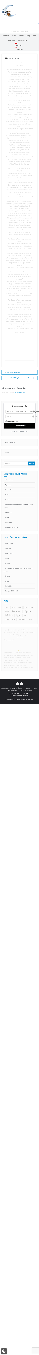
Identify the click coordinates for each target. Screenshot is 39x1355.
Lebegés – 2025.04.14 (11, 527)
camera (6, 607)
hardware (16, 611)
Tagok (7, 452)
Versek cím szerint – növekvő (20, 695)
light (18, 615)
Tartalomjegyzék (23, 40)
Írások (21, 36)
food (7, 611)
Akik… (35, 36)
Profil (35, 688)
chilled (13, 607)
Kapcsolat (11, 40)
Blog (28, 36)
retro (13, 619)
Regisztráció (14, 431)
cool (26, 607)
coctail (19, 607)
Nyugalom (8, 485)
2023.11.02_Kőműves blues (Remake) (22, 378)
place (7, 619)
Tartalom (29, 690)
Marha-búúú (8, 522)
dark (31, 607)
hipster (28, 611)
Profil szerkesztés (10, 442)
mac (25, 615)
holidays (9, 615)
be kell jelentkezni (20, 392)
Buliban (7, 500)
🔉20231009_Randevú (12, 372)
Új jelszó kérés (15, 693)
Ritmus (7, 517)
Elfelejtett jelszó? (23, 431)
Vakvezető (5, 36)
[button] (24, 40)
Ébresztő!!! (8, 512)
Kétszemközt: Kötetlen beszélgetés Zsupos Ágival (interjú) (18, 506)
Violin (7, 495)
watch (30, 619)
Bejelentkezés (5, 688)
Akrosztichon (9, 480)
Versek (14, 36)
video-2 (22, 619)
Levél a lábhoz (9, 490)
